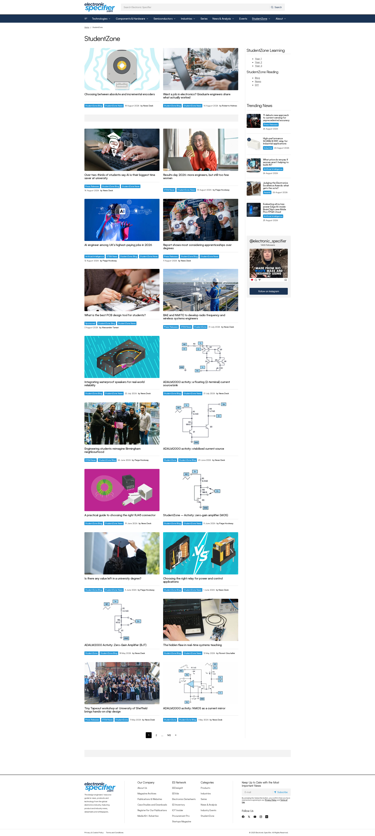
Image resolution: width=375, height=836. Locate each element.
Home (86, 27)
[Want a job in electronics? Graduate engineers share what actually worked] (200, 69)
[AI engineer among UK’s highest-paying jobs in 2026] (122, 220)
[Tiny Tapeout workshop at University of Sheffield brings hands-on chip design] (122, 683)
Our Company (145, 782)
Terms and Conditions (114, 832)
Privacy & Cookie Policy (94, 832)
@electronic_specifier (268, 240)
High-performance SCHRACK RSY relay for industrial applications (275, 141)
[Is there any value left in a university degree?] (122, 553)
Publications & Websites (149, 799)
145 (169, 735)
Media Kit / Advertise (148, 815)
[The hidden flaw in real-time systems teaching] (200, 620)
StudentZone (200, 327)
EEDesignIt (177, 787)
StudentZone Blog (93, 105)
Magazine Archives (146, 793)
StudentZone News (114, 105)
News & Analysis (209, 804)
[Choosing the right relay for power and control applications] (200, 553)
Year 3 (258, 65)
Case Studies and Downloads (152, 804)
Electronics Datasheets (184, 799)
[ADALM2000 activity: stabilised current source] (200, 423)
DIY (257, 84)
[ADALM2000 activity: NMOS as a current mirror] (200, 683)
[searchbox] (195, 7)
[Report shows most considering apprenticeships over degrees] (200, 220)
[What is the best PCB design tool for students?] (122, 290)
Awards (267, 192)
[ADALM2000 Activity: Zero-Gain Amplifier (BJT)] (122, 620)
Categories (207, 782)
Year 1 (258, 58)
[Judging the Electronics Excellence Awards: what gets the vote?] (254, 189)
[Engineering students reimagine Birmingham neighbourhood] (122, 423)
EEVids (175, 793)
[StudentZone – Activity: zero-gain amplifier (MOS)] (200, 490)
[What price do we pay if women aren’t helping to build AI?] (254, 165)
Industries (206, 793)
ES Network (179, 782)
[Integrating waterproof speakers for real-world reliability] (122, 357)
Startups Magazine (181, 821)
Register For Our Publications (152, 810)
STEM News (169, 190)
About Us (142, 787)
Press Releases (92, 186)
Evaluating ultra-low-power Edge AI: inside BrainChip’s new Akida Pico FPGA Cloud (274, 208)
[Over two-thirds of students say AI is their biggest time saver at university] (122, 150)
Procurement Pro (180, 815)
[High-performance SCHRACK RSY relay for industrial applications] (254, 144)
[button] (85, 19)
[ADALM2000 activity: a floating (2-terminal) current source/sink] (200, 357)
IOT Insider (177, 810)
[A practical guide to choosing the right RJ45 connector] (122, 490)
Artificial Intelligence (94, 256)
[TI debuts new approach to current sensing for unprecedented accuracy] (254, 121)
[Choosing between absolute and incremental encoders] (122, 69)
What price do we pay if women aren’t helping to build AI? (276, 162)
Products (205, 787)
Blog (257, 77)
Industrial (268, 148)
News (258, 81)
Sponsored (90, 323)
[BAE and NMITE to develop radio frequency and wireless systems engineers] (200, 290)
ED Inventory (178, 804)
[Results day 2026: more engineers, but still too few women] (200, 150)
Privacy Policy (271, 800)
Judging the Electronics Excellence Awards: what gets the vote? (276, 185)
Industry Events (208, 810)
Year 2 (258, 62)
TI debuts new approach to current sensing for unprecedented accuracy (276, 118)
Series (204, 799)
